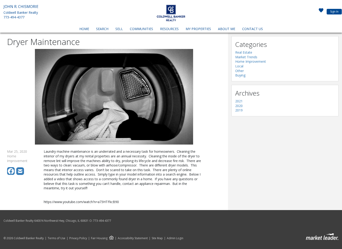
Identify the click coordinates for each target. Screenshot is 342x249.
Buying (240, 75)
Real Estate (243, 52)
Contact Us (252, 29)
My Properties (198, 29)
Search (102, 29)
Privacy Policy (78, 238)
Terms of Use (56, 238)
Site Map (157, 238)
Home (84, 29)
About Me (226, 29)
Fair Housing (99, 238)
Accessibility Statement (133, 238)
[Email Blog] (20, 174)
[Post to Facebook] (11, 174)
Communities (141, 29)
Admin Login (175, 238)
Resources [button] (169, 29)
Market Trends (246, 57)
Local (239, 66)
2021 (239, 101)
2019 (239, 110)
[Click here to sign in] (321, 11)
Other (239, 71)
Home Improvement (250, 61)
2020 (239, 106)
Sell (119, 29)
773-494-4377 (13, 17)
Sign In (334, 12)
